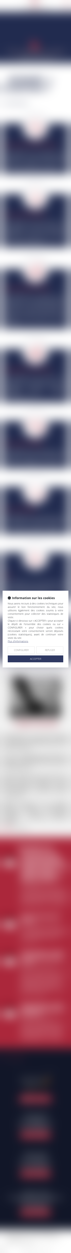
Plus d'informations (18, 641)
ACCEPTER (35, 658)
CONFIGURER (21, 650)
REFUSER (50, 650)
